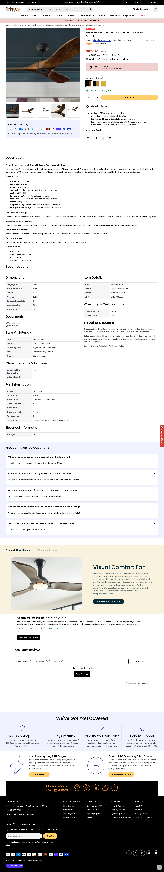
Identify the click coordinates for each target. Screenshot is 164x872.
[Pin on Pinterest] (109, 137)
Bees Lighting (18, 860)
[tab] (18, 551)
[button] (58, 20)
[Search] (90, 9)
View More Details (94, 130)
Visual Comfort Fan (102, 40)
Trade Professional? (109, 59)
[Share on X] (103, 137)
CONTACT (136, 2)
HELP (127, 2)
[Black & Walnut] (88, 84)
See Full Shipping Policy (94, 346)
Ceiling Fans (18, 25)
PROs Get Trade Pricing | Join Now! (21, 2)
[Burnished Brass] (103, 84)
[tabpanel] (82, 583)
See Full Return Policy (114, 346)
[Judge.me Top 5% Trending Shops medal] (114, 787)
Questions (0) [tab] (57, 661)
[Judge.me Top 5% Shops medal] (105, 787)
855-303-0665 (149, 2)
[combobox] (59, 9)
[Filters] (131, 661)
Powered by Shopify (33, 860)
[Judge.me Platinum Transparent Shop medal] (86, 787)
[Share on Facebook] (96, 137)
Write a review (82, 674)
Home (8, 25)
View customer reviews (28, 637)
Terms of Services (38, 842)
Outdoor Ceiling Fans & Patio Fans (39, 25)
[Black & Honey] (96, 84)
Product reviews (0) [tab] (24, 661)
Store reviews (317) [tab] (42, 661)
